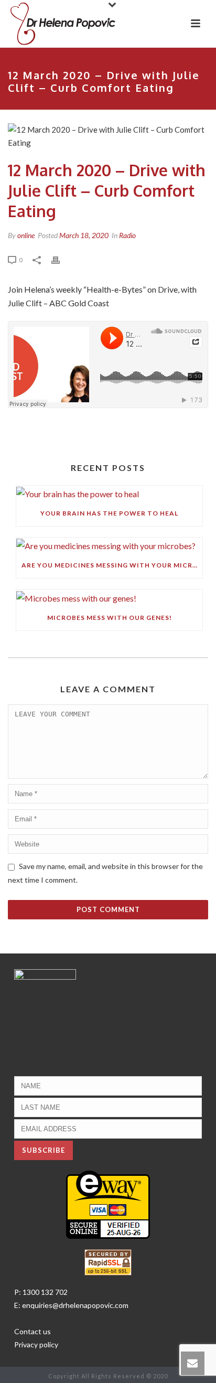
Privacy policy (36, 1344)
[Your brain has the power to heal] (109, 493)
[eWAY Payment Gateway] (108, 1203)
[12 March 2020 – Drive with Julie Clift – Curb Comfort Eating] (108, 136)
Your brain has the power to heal (109, 513)
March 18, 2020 (84, 235)
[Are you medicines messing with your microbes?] (109, 545)
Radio (127, 235)
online (26, 235)
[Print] (60, 259)
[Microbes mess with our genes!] (109, 597)
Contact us (32, 1331)
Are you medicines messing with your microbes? (111, 565)
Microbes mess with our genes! (109, 617)
